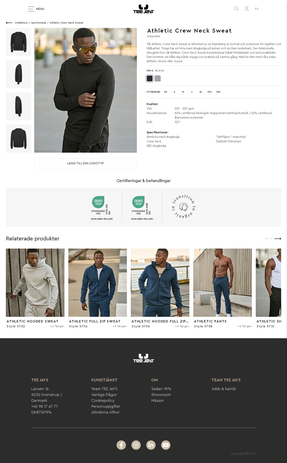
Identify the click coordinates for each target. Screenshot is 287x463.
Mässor (157, 401)
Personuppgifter (105, 406)
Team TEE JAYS (104, 389)
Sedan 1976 (161, 389)
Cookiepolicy (103, 401)
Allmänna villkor (105, 412)
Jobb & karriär (223, 389)
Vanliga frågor (104, 395)
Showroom (161, 395)
